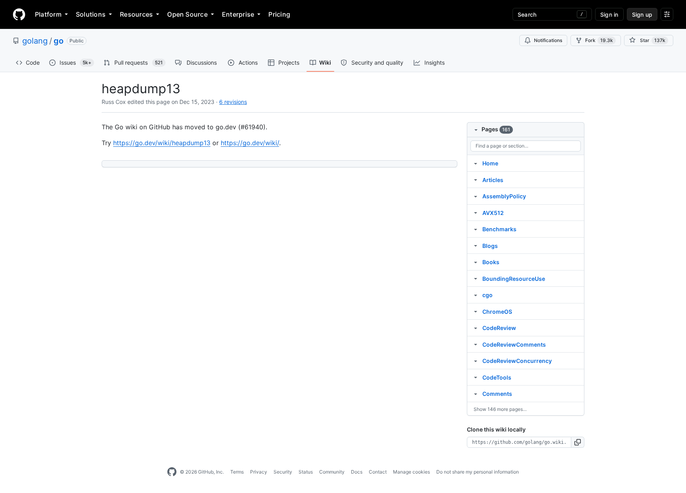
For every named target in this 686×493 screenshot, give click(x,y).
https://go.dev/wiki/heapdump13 (161, 143)
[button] (577, 442)
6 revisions (233, 101)
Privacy (258, 472)
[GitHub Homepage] (172, 472)
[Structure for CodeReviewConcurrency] (475, 360)
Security (283, 472)
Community (332, 472)
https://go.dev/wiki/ (250, 143)
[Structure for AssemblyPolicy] (475, 196)
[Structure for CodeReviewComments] (475, 344)
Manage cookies (411, 472)
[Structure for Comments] (475, 393)
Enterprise (238, 14)
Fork (599, 40)
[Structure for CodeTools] (475, 377)
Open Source (187, 14)
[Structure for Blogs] (475, 245)
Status (306, 472)
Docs (356, 472)
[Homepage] (19, 14)
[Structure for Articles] (475, 179)
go (59, 41)
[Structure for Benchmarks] (475, 229)
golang (35, 41)
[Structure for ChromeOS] (475, 311)
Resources (136, 14)
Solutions (91, 14)
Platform (48, 14)
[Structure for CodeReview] (475, 327)
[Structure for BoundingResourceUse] (475, 278)
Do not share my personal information (477, 472)
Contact (378, 472)
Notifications (548, 40)
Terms (237, 472)
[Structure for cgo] (475, 294)
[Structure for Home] (475, 163)
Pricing (279, 14)
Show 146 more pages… (500, 409)
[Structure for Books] (475, 261)
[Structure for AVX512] (475, 212)
